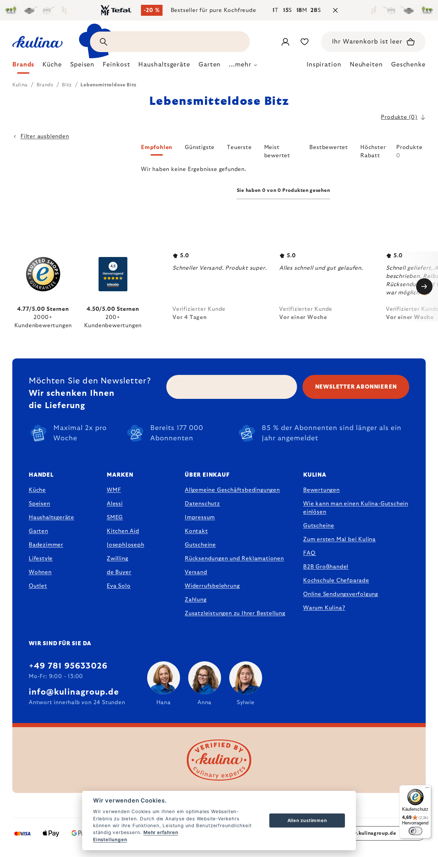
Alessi (115, 503)
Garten (38, 531)
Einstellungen (110, 839)
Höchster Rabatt (373, 150)
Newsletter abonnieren (356, 387)
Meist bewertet (277, 150)
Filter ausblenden (45, 136)
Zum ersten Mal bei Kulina (339, 539)
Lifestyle (41, 558)
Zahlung (196, 599)
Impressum (200, 517)
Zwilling (117, 558)
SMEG (115, 517)
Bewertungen (321, 490)
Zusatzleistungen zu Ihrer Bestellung (235, 613)
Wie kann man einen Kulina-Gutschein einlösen (355, 508)
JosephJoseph (125, 545)
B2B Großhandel (325, 567)
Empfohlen (156, 147)
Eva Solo (118, 586)
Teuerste (239, 147)
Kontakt (196, 531)
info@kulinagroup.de (74, 692)
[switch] (415, 831)
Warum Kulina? (324, 608)
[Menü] (427, 789)
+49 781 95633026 (68, 666)
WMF (114, 490)
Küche (37, 490)
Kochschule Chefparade (336, 580)
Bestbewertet (328, 147)
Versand (196, 572)
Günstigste (200, 147)
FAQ (309, 553)
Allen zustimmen (307, 820)
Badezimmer (46, 545)
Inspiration (324, 65)
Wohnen (40, 572)
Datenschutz (202, 503)
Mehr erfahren (160, 832)
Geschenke (408, 65)
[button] (283, 151)
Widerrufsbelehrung (212, 586)
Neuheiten (366, 65)
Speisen (39, 503)
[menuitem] (23, 66)
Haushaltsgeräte (51, 517)
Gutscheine (200, 545)
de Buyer (119, 572)
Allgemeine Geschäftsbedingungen (232, 490)
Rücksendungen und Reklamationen (234, 558)
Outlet (38, 586)
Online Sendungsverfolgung (340, 594)
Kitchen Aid (123, 531)
